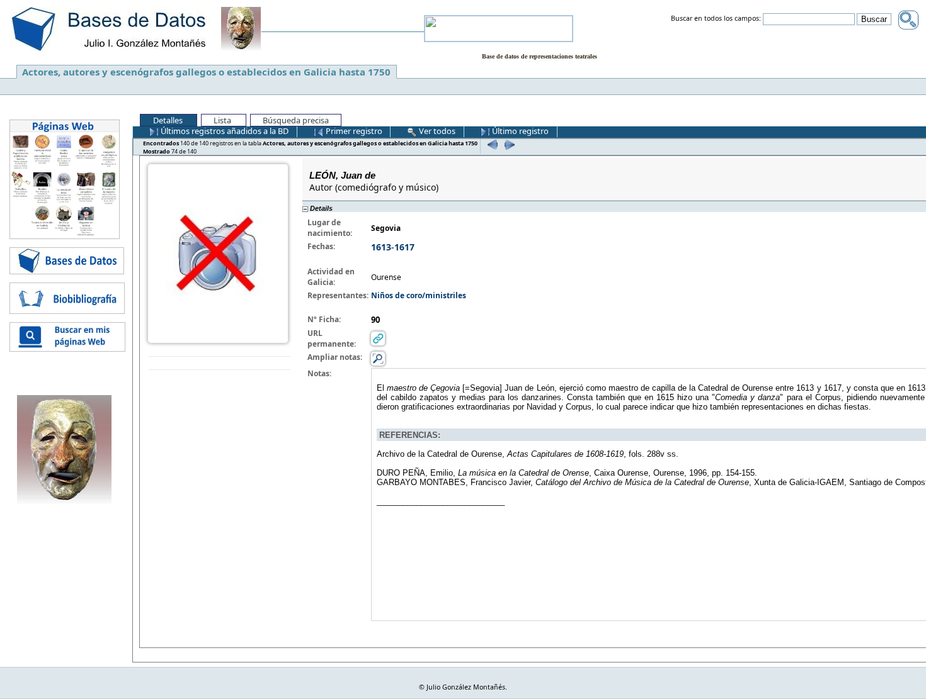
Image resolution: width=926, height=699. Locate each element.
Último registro (519, 131)
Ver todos (436, 131)
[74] (508, 144)
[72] (491, 144)
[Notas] (378, 358)
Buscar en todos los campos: (716, 18)
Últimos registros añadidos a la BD (224, 131)
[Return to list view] (219, 363)
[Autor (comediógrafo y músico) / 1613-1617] (218, 252)
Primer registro (353, 131)
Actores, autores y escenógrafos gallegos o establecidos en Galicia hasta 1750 (206, 71)
